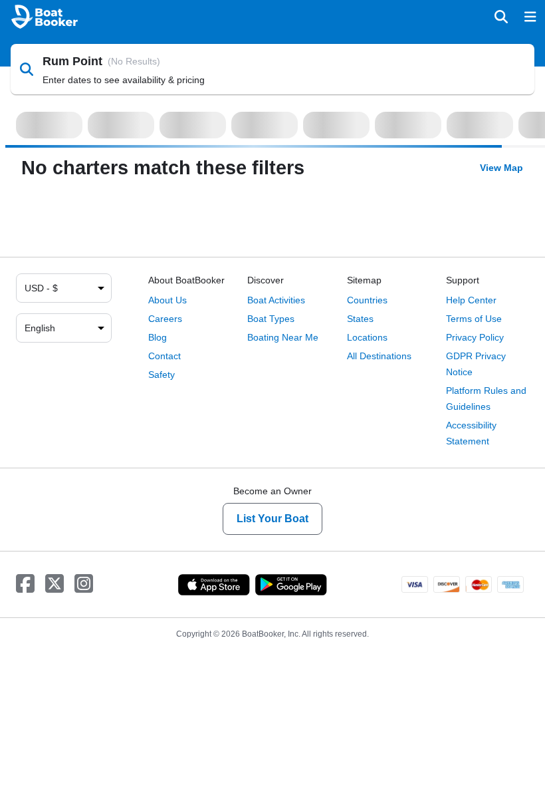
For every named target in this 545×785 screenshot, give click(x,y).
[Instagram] (83, 584)
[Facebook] (25, 584)
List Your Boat (272, 518)
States (360, 318)
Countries (367, 300)
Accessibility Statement (471, 433)
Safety (161, 374)
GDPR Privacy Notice (476, 364)
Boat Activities (276, 300)
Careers (165, 318)
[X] (54, 584)
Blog (157, 337)
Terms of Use (474, 318)
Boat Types (270, 318)
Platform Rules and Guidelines (486, 398)
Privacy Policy (475, 337)
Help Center (471, 300)
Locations (367, 337)
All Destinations (379, 356)
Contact (164, 356)
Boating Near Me (282, 337)
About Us (167, 300)
